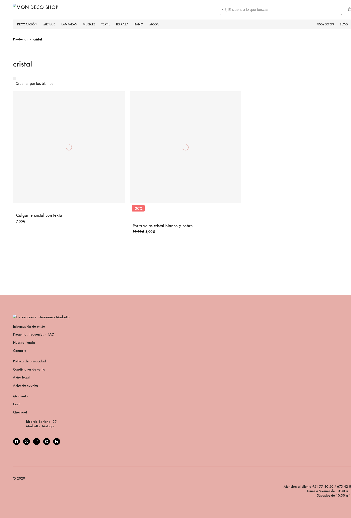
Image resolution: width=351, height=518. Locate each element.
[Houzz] (56, 441)
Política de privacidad (29, 361)
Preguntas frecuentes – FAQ (33, 334)
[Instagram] (36, 441)
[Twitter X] (26, 441)
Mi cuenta (20, 396)
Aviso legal (21, 377)
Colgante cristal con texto (39, 215)
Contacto (19, 351)
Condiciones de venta (29, 369)
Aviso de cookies (25, 385)
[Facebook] (16, 441)
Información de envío (29, 326)
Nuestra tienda (24, 342)
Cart (16, 404)
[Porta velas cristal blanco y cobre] (185, 147)
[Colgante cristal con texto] (69, 147)
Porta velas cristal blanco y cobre (163, 225)
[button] (14, 78)
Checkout (20, 412)
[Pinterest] (46, 441)
